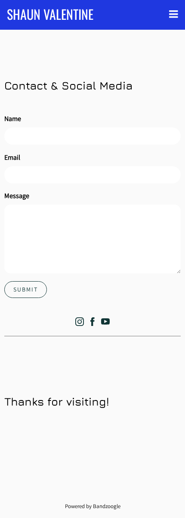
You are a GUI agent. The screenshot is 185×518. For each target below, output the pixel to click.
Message (16, 195)
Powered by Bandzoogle (92, 506)
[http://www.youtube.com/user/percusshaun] (105, 323)
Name (12, 118)
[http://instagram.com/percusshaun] (79, 323)
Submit (25, 289)
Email (12, 157)
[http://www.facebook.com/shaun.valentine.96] (92, 323)
